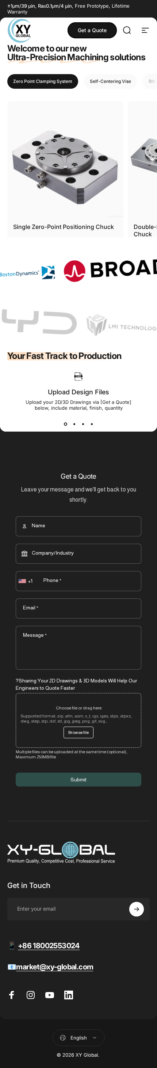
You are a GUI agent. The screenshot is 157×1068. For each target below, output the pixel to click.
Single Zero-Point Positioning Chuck (63, 226)
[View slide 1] (65, 424)
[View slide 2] (74, 424)
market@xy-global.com (54, 966)
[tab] (42, 81)
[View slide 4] (91, 424)
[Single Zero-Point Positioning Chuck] (65, 159)
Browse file (78, 732)
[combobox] (26, 581)
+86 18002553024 (49, 945)
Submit (78, 779)
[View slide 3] (82, 424)
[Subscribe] (136, 909)
